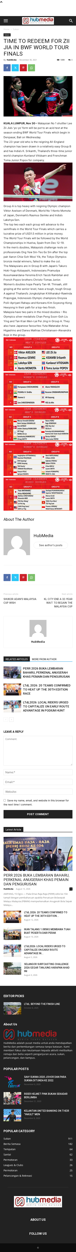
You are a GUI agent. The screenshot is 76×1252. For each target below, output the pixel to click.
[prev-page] (6, 719)
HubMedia (12, 59)
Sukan (16, 29)
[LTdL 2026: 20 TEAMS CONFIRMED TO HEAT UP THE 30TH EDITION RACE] (12, 689)
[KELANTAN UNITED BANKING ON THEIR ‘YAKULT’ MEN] (12, 1115)
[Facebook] (7, 67)
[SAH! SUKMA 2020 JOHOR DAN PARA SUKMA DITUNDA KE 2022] (12, 1081)
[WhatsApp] (31, 67)
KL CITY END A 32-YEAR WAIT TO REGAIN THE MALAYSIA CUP (58, 602)
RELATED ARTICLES (17, 659)
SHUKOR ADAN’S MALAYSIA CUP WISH (20, 600)
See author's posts (50, 545)
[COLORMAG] (30, 1039)
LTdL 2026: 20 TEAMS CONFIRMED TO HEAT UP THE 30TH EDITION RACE (47, 689)
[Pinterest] (23, 67)
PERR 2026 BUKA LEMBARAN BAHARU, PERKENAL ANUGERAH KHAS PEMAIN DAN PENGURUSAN (46, 672)
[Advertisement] (38, 9)
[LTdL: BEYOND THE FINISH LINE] (12, 1008)
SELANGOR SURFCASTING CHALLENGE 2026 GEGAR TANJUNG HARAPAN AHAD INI (46, 968)
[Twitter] (15, 67)
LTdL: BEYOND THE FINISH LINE (42, 1004)
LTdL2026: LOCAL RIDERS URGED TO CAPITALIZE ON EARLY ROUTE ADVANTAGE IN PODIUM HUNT (46, 706)
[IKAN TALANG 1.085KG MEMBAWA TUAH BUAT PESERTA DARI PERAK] (12, 934)
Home (7, 29)
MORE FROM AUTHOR (44, 659)
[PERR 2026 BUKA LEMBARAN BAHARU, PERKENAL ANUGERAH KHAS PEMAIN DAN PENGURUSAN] (12, 673)
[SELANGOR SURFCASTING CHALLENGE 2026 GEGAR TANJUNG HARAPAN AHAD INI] (12, 968)
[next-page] (11, 719)
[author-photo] (38, 636)
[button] (5, 21)
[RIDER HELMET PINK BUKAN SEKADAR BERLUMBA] (12, 1098)
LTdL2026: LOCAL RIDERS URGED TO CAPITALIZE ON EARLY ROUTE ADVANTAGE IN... (44, 950)
